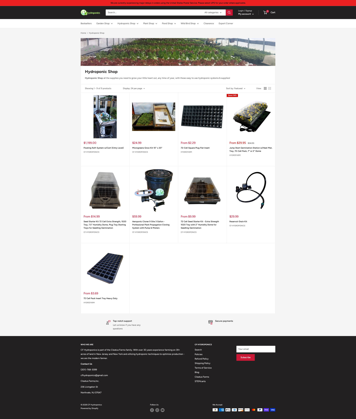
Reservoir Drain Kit (238, 221)
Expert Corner (226, 23)
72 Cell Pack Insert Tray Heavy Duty (100, 298)
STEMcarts (200, 381)
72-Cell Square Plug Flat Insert (195, 148)
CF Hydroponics (91, 152)
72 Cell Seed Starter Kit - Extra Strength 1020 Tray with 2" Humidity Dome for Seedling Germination (200, 224)
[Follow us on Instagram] (157, 410)
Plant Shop (148, 23)
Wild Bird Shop (188, 23)
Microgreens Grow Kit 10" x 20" (147, 148)
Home (83, 33)
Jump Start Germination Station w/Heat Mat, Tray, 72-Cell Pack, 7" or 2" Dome (250, 149)
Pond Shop (167, 23)
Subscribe (246, 357)
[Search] (229, 12)
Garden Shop (103, 23)
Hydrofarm (186, 152)
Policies (198, 354)
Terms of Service (203, 367)
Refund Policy (202, 358)
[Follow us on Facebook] (152, 410)
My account (245, 14)
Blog (197, 372)
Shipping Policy (202, 363)
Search (198, 349)
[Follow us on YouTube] (163, 410)
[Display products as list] (270, 88)
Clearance (209, 23)
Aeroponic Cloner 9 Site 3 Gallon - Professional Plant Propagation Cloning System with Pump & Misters (151, 224)
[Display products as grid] (265, 88)
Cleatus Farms (202, 377)
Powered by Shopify (89, 408)
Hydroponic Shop (126, 23)
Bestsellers (86, 23)
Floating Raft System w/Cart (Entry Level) (104, 148)
